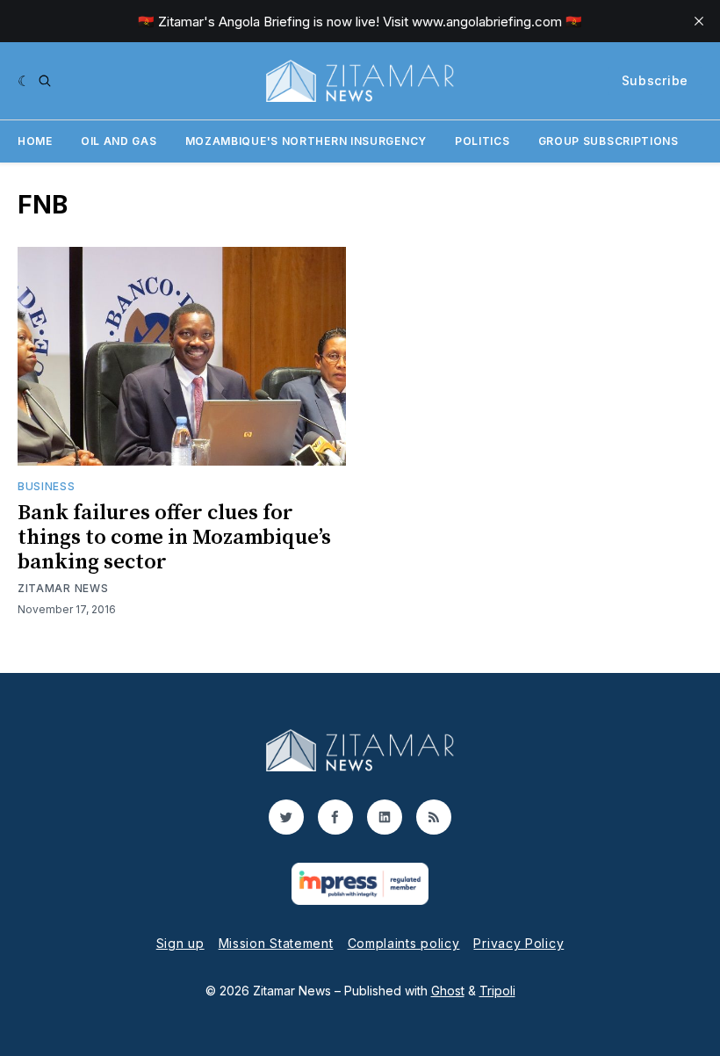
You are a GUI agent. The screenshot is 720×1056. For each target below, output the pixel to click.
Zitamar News (63, 588)
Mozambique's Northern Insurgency (306, 141)
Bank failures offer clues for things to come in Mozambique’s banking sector (174, 537)
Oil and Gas (119, 141)
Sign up (180, 943)
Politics (482, 141)
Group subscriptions (608, 141)
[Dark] (24, 81)
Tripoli (497, 990)
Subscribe (655, 80)
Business (47, 486)
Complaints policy (404, 943)
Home (35, 141)
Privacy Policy (518, 943)
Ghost (447, 990)
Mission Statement (276, 943)
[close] (699, 21)
